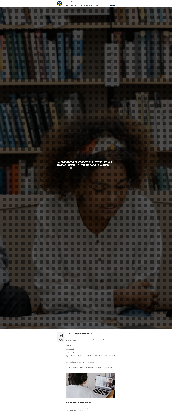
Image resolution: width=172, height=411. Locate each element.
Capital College (61, 339)
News (62, 340)
